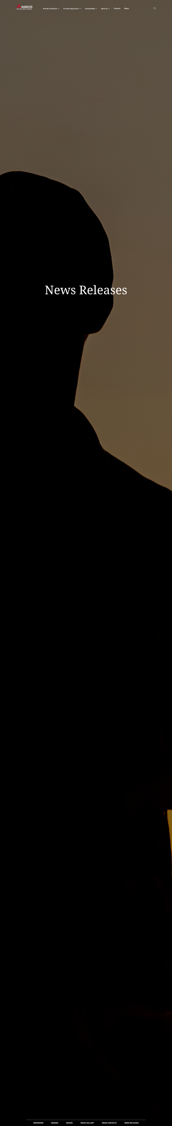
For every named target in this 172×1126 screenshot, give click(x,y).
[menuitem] (51, 8)
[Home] (24, 6)
